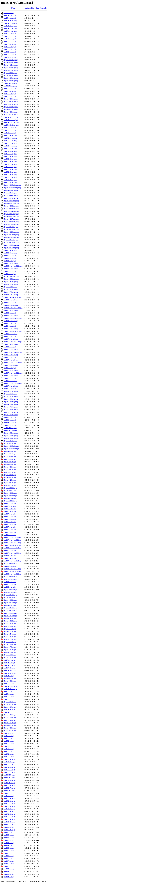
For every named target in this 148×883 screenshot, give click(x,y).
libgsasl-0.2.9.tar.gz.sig (11, 198)
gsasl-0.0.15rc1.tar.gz (10, 689)
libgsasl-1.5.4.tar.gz (10, 634)
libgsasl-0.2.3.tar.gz (10, 467)
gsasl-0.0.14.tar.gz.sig (10, 31)
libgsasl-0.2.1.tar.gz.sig (11, 73)
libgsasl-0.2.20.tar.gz (10, 592)
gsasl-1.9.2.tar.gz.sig (10, 422)
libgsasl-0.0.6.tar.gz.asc (11, 112)
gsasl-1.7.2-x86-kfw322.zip (12, 553)
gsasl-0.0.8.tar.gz (9, 676)
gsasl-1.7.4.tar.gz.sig (10, 368)
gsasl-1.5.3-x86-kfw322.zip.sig (13, 297)
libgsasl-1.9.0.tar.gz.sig (11, 433)
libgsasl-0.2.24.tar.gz (10, 600)
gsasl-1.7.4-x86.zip (10, 509)
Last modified (29, 8)
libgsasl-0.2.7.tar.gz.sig (11, 101)
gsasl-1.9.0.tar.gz (9, 869)
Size (37, 8)
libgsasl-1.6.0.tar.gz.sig (11, 399)
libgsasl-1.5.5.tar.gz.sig (11, 396)
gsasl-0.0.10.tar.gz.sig (10, 20)
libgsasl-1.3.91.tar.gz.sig (11, 279)
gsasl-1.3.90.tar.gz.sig (10, 250)
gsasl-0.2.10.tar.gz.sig (10, 135)
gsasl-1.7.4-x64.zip (10, 511)
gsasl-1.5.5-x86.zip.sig (11, 321)
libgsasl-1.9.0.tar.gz (10, 715)
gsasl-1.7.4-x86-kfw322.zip (12, 540)
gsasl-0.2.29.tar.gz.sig (10, 182)
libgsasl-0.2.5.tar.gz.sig (11, 81)
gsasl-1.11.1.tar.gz (9, 777)
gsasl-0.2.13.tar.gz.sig (10, 143)
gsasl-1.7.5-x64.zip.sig (11, 370)
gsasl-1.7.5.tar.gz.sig (10, 378)
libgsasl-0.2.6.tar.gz (10, 480)
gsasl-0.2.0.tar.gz (9, 733)
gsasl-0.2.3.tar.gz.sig (10, 54)
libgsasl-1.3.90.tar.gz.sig (11, 276)
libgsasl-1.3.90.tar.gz (10, 621)
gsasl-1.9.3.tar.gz (9, 877)
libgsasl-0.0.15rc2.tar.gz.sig (12, 188)
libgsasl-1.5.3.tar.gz (10, 631)
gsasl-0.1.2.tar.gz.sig (10, 39)
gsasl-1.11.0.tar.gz (9, 775)
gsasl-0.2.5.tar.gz (9, 746)
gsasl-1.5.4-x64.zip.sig (11, 305)
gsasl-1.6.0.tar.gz (9, 845)
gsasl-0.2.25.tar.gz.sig (10, 172)
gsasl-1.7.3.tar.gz (9, 864)
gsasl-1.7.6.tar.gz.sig (10, 388)
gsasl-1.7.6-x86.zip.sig (11, 386)
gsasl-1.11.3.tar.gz (9, 790)
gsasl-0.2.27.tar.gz (9, 817)
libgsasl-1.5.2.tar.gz (10, 629)
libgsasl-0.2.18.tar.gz (10, 579)
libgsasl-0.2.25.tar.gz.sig (11, 237)
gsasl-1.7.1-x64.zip (10, 506)
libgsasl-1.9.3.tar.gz (10, 723)
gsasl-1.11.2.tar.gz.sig (10, 83)
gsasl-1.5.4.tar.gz (9, 840)
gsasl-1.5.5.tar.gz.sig (10, 323)
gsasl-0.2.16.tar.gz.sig (10, 151)
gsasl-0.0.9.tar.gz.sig (10, 18)
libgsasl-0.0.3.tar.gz (10, 707)
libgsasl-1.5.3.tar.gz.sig (11, 391)
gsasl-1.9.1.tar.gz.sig (10, 420)
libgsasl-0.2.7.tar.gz (10, 482)
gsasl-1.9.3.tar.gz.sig (10, 425)
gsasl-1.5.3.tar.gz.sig (10, 302)
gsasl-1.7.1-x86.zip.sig (11, 334)
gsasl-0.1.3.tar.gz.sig (10, 41)
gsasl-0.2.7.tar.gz (9, 751)
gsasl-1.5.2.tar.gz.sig (10, 271)
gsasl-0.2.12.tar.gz (9, 764)
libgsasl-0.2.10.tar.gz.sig (11, 201)
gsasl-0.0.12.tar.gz (9, 665)
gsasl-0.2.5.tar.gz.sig (10, 57)
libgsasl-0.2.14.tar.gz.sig (11, 211)
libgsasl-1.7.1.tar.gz (10, 644)
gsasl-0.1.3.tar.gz (9, 696)
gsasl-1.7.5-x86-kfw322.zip (12, 542)
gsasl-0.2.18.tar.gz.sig (10, 156)
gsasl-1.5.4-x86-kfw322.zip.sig (13, 308)
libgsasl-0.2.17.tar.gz (10, 576)
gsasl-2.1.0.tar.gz (9, 796)
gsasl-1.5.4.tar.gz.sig (10, 313)
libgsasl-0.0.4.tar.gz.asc (11, 107)
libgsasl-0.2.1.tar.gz (10, 464)
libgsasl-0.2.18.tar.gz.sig (11, 221)
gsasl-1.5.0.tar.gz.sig (10, 258)
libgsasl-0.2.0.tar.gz (10, 462)
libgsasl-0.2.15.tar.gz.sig (11, 214)
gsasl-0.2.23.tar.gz (9, 809)
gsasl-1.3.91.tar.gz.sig (10, 253)
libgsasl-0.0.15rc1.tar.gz (11, 446)
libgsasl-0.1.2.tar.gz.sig (11, 190)
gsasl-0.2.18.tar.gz (9, 785)
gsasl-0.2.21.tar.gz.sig (10, 164)
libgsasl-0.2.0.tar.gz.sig (11, 70)
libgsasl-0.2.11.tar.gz (10, 490)
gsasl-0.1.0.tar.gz (9, 683)
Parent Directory (9, 13)
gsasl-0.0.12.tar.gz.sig (10, 26)
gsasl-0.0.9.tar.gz (9, 712)
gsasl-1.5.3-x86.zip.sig (11, 300)
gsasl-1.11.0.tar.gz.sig (10, 428)
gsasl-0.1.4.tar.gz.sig (10, 44)
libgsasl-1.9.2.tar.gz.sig (11, 438)
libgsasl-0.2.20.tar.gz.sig (11, 227)
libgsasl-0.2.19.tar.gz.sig (11, 224)
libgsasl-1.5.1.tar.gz (10, 626)
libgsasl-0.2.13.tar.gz (10, 496)
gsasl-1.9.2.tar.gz (9, 874)
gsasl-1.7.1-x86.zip (10, 503)
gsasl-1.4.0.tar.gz (9, 827)
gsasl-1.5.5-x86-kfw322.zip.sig (13, 318)
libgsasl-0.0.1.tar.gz (10, 681)
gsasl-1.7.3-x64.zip (10, 535)
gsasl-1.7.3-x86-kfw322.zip (12, 561)
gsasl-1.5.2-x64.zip (10, 582)
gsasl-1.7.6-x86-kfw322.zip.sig (13, 383)
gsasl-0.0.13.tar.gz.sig (10, 28)
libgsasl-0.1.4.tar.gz (10, 459)
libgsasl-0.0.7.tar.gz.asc (11, 114)
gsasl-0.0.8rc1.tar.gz (10, 670)
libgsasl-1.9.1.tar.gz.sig (11, 435)
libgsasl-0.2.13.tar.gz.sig (11, 208)
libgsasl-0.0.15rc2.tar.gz (11, 449)
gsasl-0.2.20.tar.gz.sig (10, 161)
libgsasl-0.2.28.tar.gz (10, 613)
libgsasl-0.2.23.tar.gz (10, 597)
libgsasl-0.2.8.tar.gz (10, 485)
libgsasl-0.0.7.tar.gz (10, 730)
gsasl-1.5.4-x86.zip (10, 558)
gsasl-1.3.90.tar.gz (9, 830)
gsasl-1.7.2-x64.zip (10, 527)
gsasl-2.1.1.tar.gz (9, 793)
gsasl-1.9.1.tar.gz (9, 871)
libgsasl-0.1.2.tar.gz (10, 454)
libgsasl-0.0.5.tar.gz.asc (11, 109)
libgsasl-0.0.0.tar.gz (10, 678)
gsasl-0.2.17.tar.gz (9, 788)
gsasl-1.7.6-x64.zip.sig (11, 381)
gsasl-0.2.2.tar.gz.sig (10, 52)
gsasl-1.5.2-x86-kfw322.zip (12, 569)
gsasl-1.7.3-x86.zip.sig (11, 355)
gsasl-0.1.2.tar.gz (9, 694)
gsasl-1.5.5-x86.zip (10, 524)
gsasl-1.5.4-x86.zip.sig (11, 310)
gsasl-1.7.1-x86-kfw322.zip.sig (13, 331)
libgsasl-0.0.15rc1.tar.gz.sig (12, 185)
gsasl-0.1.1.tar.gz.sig (10, 36)
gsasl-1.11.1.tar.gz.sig (10, 430)
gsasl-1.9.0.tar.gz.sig (10, 417)
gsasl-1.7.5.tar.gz (9, 858)
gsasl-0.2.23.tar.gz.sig (10, 167)
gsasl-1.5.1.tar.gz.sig (10, 261)
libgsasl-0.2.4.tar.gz (10, 475)
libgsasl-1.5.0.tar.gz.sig (11, 284)
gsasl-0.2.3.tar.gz (9, 741)
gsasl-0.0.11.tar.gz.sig (10, 23)
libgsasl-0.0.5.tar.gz (10, 725)
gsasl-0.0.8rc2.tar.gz (10, 673)
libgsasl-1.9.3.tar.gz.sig (11, 441)
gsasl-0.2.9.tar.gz (9, 754)
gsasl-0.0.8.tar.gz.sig (10, 15)
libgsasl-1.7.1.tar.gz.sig (11, 402)
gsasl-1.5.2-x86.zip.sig (11, 268)
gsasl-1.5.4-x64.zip (10, 584)
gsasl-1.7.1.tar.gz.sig (10, 336)
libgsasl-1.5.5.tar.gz (10, 642)
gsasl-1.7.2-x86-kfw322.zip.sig (13, 342)
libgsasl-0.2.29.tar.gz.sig (11, 248)
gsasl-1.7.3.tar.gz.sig (10, 357)
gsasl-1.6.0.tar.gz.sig (10, 326)
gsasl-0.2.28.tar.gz (9, 819)
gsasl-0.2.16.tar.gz (9, 780)
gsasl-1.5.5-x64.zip (10, 566)
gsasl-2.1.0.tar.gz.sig (10, 88)
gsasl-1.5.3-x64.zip (10, 587)
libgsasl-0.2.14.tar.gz (10, 498)
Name (13, 8)
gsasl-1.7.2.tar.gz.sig (10, 347)
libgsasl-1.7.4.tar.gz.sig (11, 409)
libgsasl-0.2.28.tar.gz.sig (11, 245)
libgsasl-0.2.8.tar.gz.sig (11, 195)
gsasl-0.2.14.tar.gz (9, 770)
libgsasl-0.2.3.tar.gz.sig (11, 78)
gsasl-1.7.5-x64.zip (10, 514)
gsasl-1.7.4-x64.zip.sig (11, 360)
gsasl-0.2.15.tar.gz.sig (10, 148)
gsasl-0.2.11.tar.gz (9, 762)
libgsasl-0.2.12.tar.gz (10, 493)
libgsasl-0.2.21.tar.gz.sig (11, 229)
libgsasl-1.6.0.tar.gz (10, 639)
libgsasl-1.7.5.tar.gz (10, 657)
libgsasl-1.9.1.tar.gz (10, 717)
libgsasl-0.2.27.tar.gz (10, 608)
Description (43, 8)
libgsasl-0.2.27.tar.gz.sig (11, 242)
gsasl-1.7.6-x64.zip (10, 519)
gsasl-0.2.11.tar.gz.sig (10, 138)
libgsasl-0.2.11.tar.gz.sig (11, 203)
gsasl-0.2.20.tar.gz (9, 798)
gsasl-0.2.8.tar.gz (9, 757)
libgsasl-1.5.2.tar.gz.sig (11, 289)
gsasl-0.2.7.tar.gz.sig (10, 96)
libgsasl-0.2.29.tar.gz (10, 610)
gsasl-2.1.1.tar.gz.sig (10, 91)
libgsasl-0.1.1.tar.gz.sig (11, 62)
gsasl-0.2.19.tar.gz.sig (10, 159)
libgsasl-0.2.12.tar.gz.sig (11, 206)
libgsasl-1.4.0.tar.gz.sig (11, 281)
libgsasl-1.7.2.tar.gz (10, 650)
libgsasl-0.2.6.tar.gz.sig (11, 99)
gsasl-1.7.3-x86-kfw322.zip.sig (13, 352)
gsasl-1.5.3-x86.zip (10, 556)
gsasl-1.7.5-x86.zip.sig (11, 375)
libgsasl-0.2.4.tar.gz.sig (11, 193)
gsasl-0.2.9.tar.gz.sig (10, 133)
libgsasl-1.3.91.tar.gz (10, 616)
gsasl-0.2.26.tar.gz (9, 811)
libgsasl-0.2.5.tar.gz (10, 477)
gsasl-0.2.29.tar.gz (9, 822)
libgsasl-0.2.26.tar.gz (10, 605)
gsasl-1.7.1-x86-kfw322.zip (12, 537)
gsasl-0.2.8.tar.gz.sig (10, 130)
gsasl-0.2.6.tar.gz (9, 749)
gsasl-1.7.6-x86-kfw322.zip (12, 545)
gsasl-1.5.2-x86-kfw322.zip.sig (13, 266)
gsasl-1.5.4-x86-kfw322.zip (12, 574)
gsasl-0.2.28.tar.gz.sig (10, 180)
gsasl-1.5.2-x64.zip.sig (11, 263)
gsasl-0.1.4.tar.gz (9, 699)
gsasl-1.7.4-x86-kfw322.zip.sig (13, 362)
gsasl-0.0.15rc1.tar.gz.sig (11, 122)
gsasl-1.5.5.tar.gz (9, 848)
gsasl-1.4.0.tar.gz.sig (10, 255)
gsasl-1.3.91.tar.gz (9, 824)
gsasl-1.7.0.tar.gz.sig (10, 274)
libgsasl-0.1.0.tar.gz (10, 443)
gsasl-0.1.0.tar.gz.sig (10, 34)
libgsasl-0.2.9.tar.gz (10, 472)
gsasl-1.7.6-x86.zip (10, 522)
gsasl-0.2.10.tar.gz (9, 759)
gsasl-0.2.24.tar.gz (9, 806)
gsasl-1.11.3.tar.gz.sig (10, 86)
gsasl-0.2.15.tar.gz (9, 772)
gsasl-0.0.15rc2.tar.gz (10, 686)
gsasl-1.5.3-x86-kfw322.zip (12, 571)
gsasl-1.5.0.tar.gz (9, 832)
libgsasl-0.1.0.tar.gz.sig (11, 60)
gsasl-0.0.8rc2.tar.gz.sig (11, 120)
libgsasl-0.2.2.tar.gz (10, 469)
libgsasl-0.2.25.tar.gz (10, 603)
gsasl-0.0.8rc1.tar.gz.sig (11, 117)
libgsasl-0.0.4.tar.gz (10, 702)
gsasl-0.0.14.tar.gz (9, 660)
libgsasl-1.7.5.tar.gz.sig (11, 412)
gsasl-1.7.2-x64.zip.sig (11, 339)
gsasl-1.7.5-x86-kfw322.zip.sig (13, 373)
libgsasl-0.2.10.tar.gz (10, 488)
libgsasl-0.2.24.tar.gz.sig (11, 235)
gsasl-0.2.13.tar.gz (9, 767)
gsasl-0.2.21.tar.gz (9, 803)
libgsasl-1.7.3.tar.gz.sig (11, 407)
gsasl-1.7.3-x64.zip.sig (11, 349)
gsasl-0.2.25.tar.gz (9, 814)
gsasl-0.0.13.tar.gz (9, 668)
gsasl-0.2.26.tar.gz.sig (10, 174)
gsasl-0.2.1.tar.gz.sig (10, 49)
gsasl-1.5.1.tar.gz (9, 835)
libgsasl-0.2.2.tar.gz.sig (11, 75)
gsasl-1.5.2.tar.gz (9, 843)
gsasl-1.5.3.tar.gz (9, 837)
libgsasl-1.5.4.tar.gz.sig (11, 394)
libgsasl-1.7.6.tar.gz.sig (11, 415)
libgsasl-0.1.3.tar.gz (10, 456)
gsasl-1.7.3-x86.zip (10, 532)
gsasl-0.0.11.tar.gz (9, 663)
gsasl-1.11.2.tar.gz (9, 783)
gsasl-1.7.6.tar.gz (9, 861)
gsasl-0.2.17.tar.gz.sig (10, 154)
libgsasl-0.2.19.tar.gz (10, 589)
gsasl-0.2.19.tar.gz (9, 801)
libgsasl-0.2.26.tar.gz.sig (11, 240)
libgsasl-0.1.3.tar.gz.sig (11, 65)
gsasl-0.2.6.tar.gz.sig (10, 94)
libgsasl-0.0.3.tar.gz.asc (11, 104)
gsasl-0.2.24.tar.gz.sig (10, 169)
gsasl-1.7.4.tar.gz (9, 866)
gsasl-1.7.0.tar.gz (9, 850)
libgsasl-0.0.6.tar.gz (10, 728)
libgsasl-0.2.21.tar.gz (10, 595)
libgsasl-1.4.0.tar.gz (10, 618)
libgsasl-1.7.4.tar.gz (10, 652)
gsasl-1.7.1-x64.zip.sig (11, 328)
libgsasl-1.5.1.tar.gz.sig (11, 287)
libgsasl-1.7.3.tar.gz (10, 647)
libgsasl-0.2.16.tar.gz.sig (11, 216)
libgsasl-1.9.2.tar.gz (10, 720)
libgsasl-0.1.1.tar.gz (10, 451)
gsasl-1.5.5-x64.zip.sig (11, 315)
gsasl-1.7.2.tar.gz (9, 856)
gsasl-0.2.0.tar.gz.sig (10, 47)
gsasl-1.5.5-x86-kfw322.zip (12, 548)
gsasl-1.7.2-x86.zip (10, 529)
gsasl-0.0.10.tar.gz (9, 710)
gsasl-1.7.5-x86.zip (10, 516)
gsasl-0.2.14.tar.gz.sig (10, 146)
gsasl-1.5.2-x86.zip (10, 550)
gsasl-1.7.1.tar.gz (9, 853)
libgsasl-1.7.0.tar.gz (10, 636)
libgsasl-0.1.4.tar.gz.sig (11, 67)
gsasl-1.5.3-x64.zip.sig (11, 295)
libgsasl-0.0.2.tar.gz (10, 704)
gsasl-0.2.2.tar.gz (9, 738)
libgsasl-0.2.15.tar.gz (10, 501)
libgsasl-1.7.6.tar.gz (10, 655)
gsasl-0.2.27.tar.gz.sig (10, 177)
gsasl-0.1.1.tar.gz (9, 691)
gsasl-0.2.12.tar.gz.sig (10, 141)
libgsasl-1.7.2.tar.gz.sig (11, 404)
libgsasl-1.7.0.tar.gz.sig (11, 292)
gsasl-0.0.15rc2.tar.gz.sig (11, 125)
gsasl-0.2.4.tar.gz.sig (10, 127)
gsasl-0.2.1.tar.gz (9, 736)
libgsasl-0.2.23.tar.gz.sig (11, 232)
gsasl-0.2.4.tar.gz (9, 743)
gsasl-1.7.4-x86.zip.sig (11, 365)
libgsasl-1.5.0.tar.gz (10, 623)
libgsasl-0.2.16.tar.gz (10, 563)
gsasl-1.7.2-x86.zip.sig (11, 344)
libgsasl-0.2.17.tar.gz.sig (11, 219)
